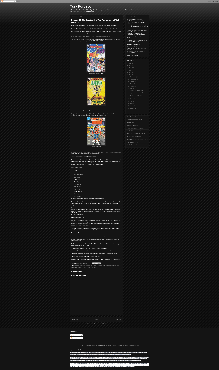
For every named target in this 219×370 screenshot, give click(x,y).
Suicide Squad (86, 267)
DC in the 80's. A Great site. (134, 136)
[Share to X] (96, 263)
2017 (130, 70)
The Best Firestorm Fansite (134, 131)
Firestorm (99, 265)
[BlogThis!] (95, 263)
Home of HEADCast (132, 122)
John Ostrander (75, 267)
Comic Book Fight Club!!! (136, 95)
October (132, 81)
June (131, 98)
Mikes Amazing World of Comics (135, 128)
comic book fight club (85, 265)
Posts (73, 335)
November (133, 79)
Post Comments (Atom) (100, 323)
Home (96, 319)
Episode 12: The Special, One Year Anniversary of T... (136, 92)
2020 (130, 63)
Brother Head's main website (134, 119)
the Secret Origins (107, 152)
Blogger (137, 345)
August (132, 86)
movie (80, 267)
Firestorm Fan (117, 31)
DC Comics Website (132, 145)
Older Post (118, 319)
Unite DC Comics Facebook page (136, 133)
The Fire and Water (78, 33)
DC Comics (93, 265)
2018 (130, 67)
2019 (130, 65)
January (132, 108)
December (133, 77)
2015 (130, 74)
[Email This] (93, 263)
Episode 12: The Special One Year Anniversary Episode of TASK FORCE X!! (98, 28)
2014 (130, 111)
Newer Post (74, 319)
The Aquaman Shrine (132, 142)
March (132, 105)
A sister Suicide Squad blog (134, 125)
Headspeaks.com (114, 265)
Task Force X (80, 6)
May (131, 101)
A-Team (77, 265)
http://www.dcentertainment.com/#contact (121, 354)
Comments (75, 338)
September (133, 84)
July (131, 88)
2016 (130, 72)
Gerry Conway (106, 265)
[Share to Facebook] (98, 263)
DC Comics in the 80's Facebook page (137, 139)
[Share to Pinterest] (100, 263)
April (131, 103)
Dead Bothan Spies (95, 152)
